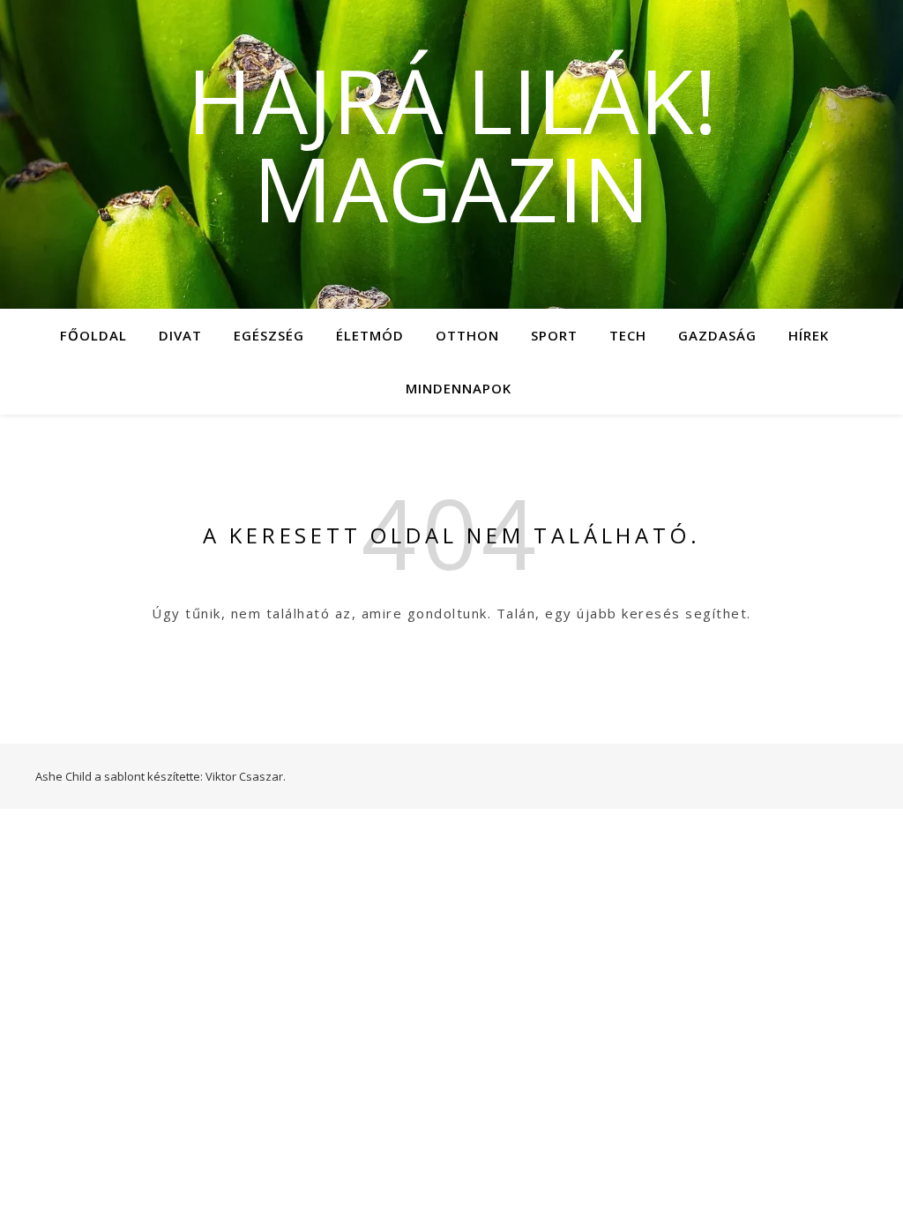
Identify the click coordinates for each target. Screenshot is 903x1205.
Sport (554, 335)
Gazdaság (717, 335)
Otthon (467, 335)
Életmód (370, 335)
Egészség (269, 335)
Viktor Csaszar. (245, 776)
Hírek (808, 335)
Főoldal (93, 335)
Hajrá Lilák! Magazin (452, 144)
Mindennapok (458, 388)
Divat (180, 335)
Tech (627, 335)
